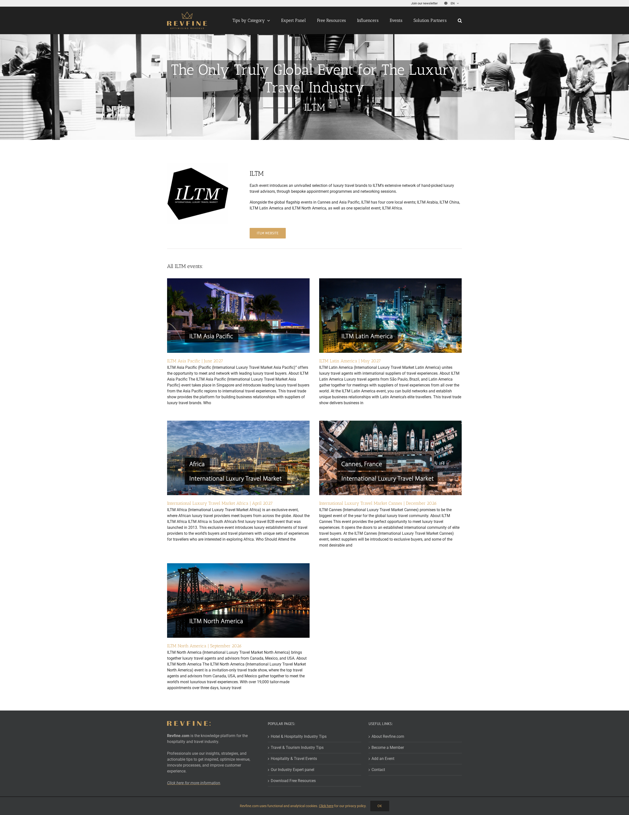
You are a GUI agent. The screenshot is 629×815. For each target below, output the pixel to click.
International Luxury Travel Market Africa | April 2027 (220, 503)
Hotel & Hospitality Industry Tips (299, 736)
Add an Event (383, 758)
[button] (460, 20)
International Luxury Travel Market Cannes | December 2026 (378, 503)
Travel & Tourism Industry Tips (297, 747)
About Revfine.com (388, 736)
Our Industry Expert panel (292, 769)
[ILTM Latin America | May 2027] (390, 281)
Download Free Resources (293, 780)
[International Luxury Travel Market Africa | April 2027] (238, 423)
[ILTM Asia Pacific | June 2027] (238, 281)
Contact (378, 769)
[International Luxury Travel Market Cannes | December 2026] (390, 423)
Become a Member (388, 747)
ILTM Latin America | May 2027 (350, 361)
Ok (379, 806)
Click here (326, 806)
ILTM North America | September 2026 (204, 646)
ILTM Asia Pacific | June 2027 (195, 361)
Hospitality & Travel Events (294, 758)
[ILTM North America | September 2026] (238, 566)
